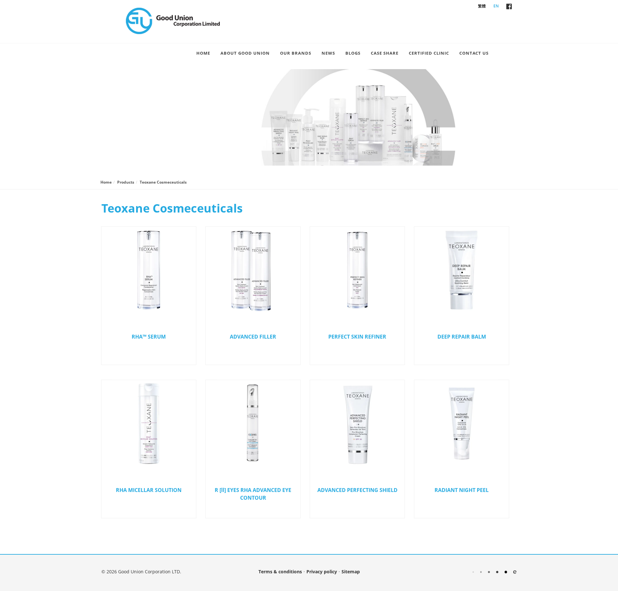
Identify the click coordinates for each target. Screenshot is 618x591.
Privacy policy (321, 571)
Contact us (474, 53)
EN (496, 6)
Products (125, 182)
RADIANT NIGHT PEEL (462, 490)
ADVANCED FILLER (253, 336)
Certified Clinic (429, 53)
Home (203, 53)
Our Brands (295, 53)
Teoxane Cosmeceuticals (163, 182)
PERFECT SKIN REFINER (357, 336)
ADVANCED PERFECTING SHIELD (357, 490)
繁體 (482, 6)
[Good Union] (173, 21)
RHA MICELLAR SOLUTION (149, 490)
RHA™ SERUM (149, 336)
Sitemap (351, 571)
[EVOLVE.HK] (494, 571)
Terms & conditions (280, 571)
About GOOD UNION (245, 53)
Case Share (384, 53)
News (328, 53)
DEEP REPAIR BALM (461, 336)
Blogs (352, 53)
